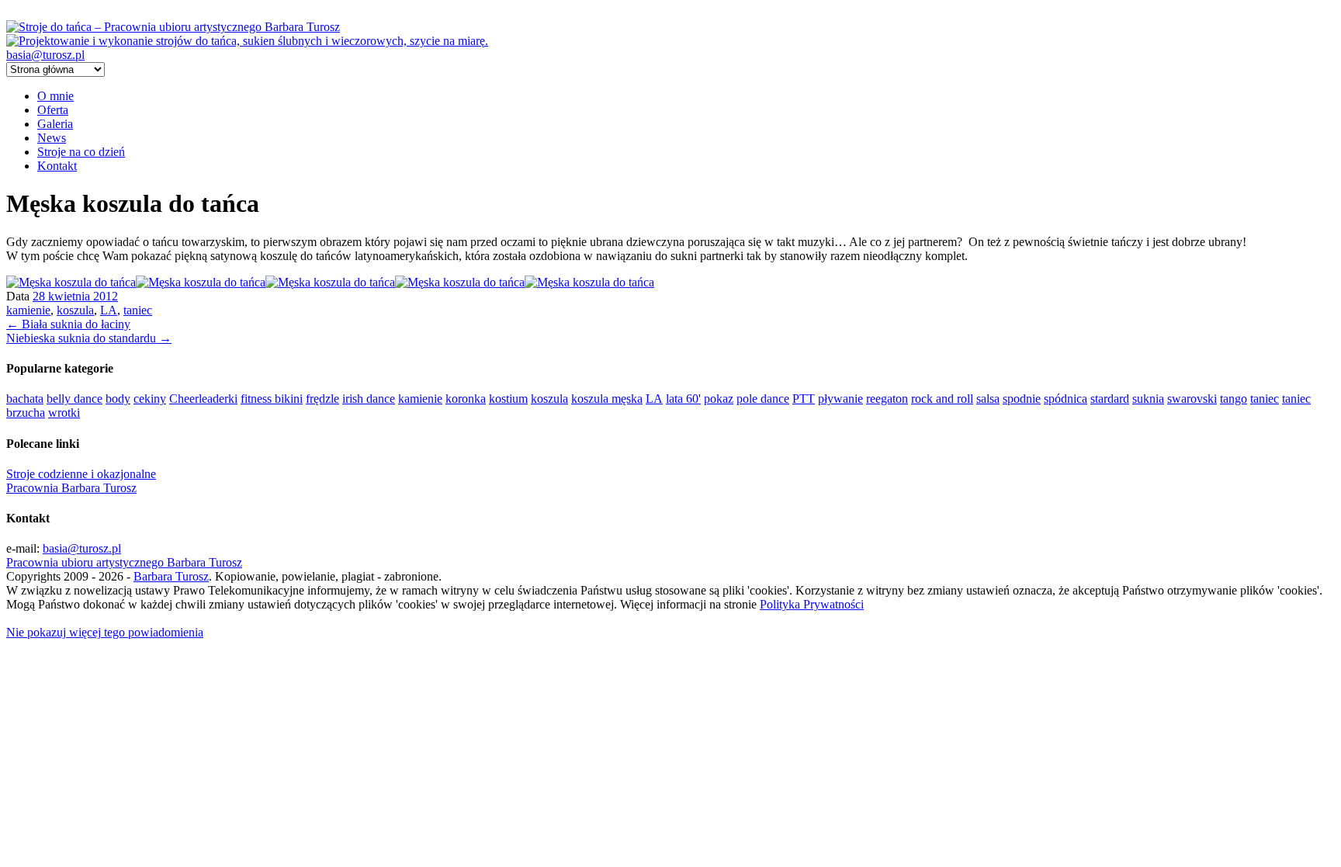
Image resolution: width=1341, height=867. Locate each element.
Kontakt (57, 165)
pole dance (762, 398)
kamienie (28, 310)
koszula (75, 310)
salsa (988, 398)
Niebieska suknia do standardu (89, 338)
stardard (1109, 398)
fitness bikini (272, 398)
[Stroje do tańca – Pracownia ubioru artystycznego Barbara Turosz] (173, 26)
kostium (508, 398)
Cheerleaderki (203, 398)
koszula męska (607, 398)
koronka (465, 398)
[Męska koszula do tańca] (71, 282)
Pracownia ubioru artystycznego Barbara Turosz (124, 562)
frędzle (322, 398)
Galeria (55, 123)
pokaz (718, 398)
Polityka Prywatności (812, 604)
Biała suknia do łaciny (68, 324)
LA (108, 310)
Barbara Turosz (171, 576)
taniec (137, 310)
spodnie (1022, 398)
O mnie (55, 95)
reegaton (887, 398)
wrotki (64, 412)
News (51, 137)
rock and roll (942, 398)
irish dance (368, 398)
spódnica (1065, 398)
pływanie (840, 398)
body (118, 398)
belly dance (74, 398)
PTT (803, 398)
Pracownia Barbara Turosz (71, 487)
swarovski (1192, 398)
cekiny (149, 398)
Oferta (52, 109)
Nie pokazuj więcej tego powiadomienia (104, 632)
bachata (24, 398)
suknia (1148, 398)
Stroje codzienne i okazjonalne (81, 473)
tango (1233, 398)
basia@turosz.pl (45, 54)
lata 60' (683, 398)
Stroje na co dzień (81, 151)
